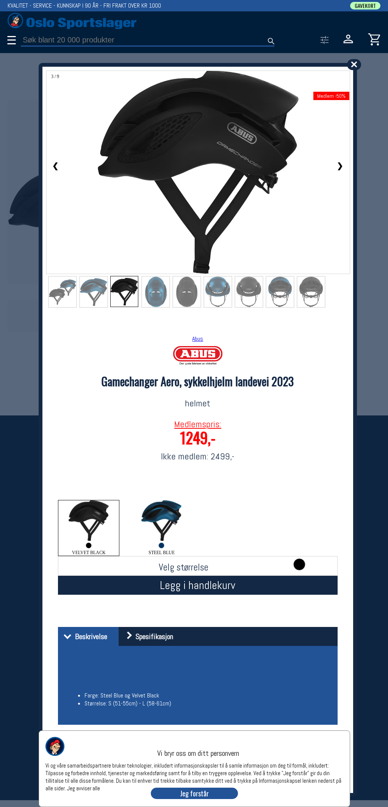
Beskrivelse (89, 636)
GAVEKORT (365, 5)
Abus (197, 339)
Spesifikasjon (152, 636)
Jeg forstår (194, 793)
